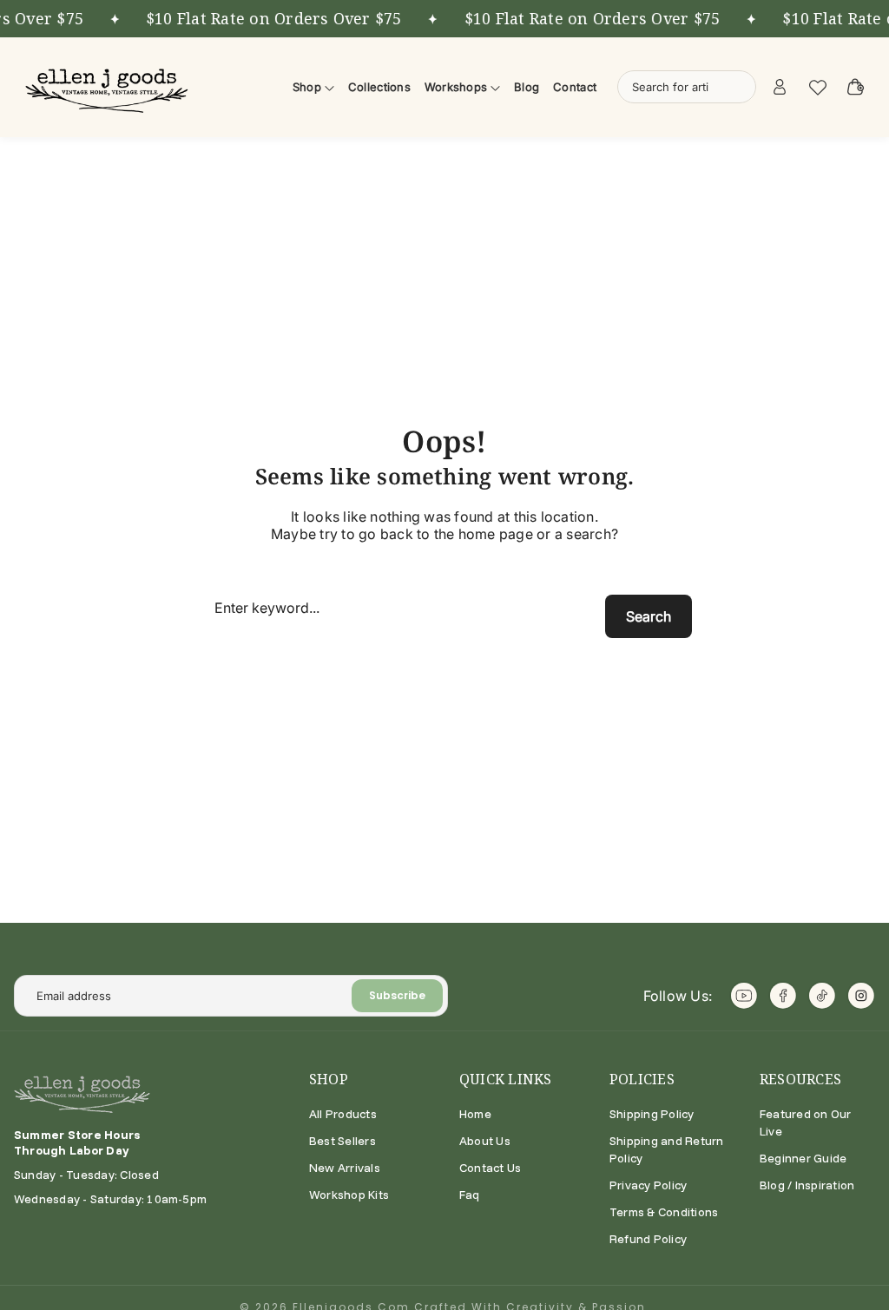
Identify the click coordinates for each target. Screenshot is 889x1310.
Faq (469, 1194)
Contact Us (490, 1167)
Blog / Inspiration (807, 1185)
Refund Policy (648, 1239)
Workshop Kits (349, 1194)
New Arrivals (344, 1167)
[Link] (109, 87)
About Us (484, 1141)
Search (648, 616)
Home (475, 1114)
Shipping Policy (652, 1114)
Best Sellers (342, 1141)
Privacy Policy (648, 1185)
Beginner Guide (803, 1158)
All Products (343, 1114)
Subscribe (397, 995)
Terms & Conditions (663, 1212)
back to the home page (456, 534)
